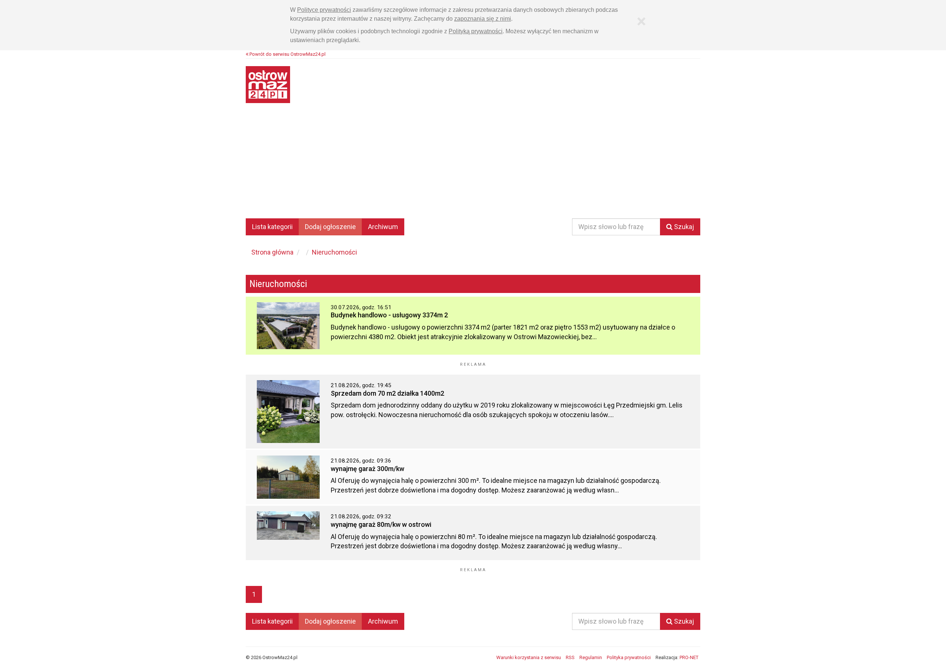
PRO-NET (689, 657)
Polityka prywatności (629, 657)
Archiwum (383, 227)
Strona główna (272, 252)
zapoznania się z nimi (482, 19)
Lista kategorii (272, 227)
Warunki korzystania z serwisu (528, 657)
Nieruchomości (334, 252)
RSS (570, 657)
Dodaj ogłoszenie (330, 227)
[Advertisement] (473, 166)
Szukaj (683, 227)
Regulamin (590, 657)
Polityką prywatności (476, 31)
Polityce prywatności (324, 10)
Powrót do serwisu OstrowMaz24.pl (287, 54)
